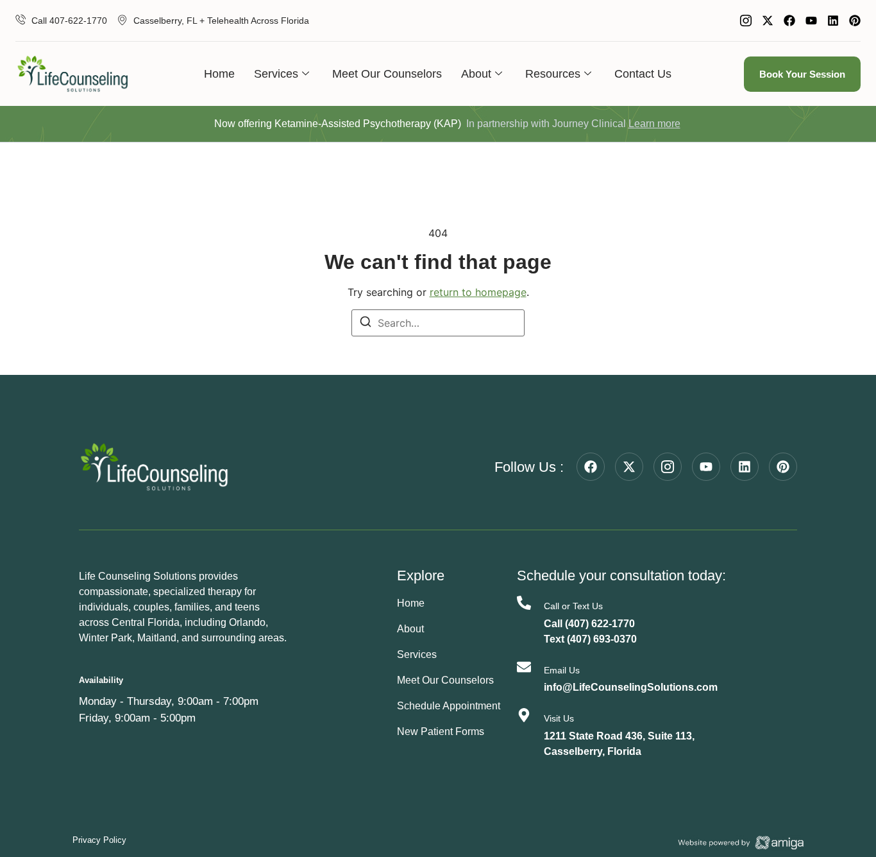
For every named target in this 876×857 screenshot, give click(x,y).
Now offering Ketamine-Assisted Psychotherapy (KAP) (337, 123)
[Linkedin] (833, 20)
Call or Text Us (573, 606)
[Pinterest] (855, 20)
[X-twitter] (767, 20)
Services (276, 73)
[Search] (365, 323)
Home (219, 73)
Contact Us (642, 73)
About (476, 73)
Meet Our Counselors (387, 73)
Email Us (562, 670)
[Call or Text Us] (524, 603)
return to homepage (478, 292)
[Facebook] (789, 20)
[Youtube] (811, 20)
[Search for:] (438, 322)
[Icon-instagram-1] (746, 20)
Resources (552, 73)
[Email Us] (524, 667)
